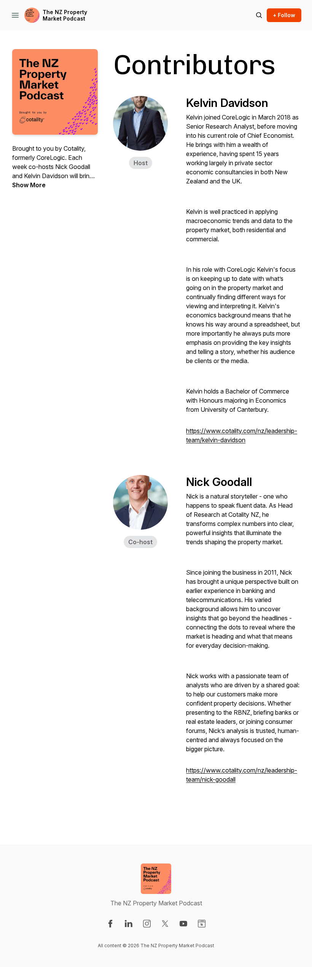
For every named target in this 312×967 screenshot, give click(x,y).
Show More (29, 185)
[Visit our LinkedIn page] (128, 923)
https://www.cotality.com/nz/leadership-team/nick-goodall (241, 774)
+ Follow (284, 15)
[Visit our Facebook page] (110, 923)
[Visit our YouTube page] (183, 923)
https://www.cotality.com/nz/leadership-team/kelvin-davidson (241, 435)
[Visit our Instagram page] (147, 923)
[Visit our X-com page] (165, 923)
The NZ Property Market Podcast (65, 15)
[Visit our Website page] (201, 923)
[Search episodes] (259, 15)
